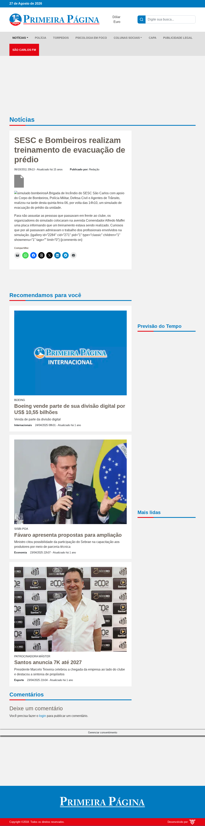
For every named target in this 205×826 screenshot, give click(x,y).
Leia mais (102, 411)
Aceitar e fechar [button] (103, 420)
